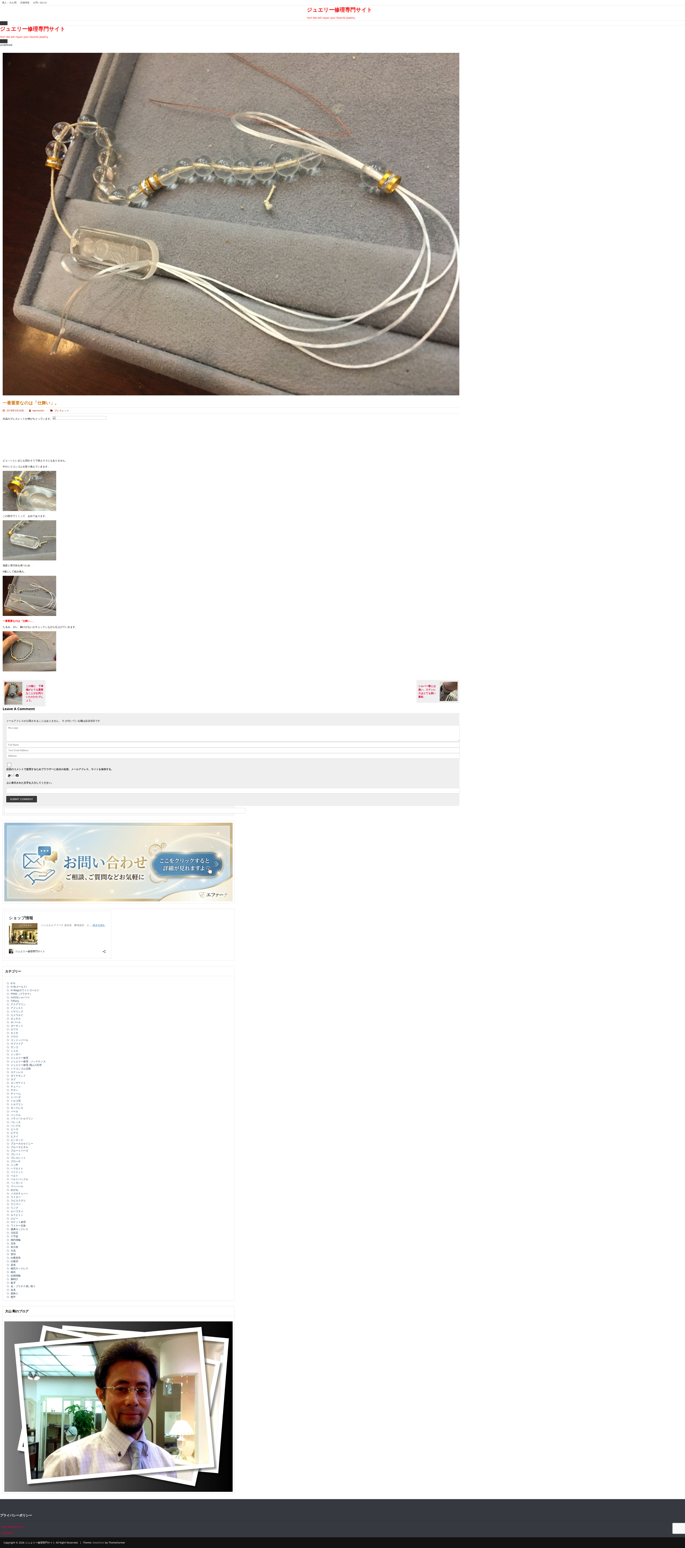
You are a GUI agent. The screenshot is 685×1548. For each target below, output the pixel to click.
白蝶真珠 (16, 1257)
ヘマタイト (17, 1168)
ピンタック (17, 1140)
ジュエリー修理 (19, 1057)
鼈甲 (13, 1297)
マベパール (17, 1186)
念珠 (13, 1243)
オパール (16, 1022)
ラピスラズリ (18, 1200)
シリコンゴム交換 (21, 1068)
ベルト (14, 1175)
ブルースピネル (19, 1147)
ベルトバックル (19, 1179)
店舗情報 (24, 2)
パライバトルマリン (22, 1118)
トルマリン (17, 1104)
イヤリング (17, 1011)
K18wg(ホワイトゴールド (25, 990)
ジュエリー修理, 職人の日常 (26, 1065)
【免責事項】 (7, 1533)
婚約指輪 (16, 1239)
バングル (16, 1125)
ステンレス (17, 1072)
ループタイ (17, 1211)
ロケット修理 (18, 1222)
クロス (14, 1036)
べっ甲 (14, 1165)
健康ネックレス (19, 1229)
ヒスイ (14, 1136)
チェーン (16, 1086)
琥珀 (13, 1254)
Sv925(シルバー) (20, 997)
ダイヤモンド (18, 1075)
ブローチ (16, 1161)
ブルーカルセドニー (22, 1143)
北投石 (14, 1232)
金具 (13, 1289)
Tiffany (15, 1001)
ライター (16, 1197)
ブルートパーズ (19, 1150)
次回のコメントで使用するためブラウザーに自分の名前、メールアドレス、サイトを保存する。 (60, 769)
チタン (14, 1090)
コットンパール (19, 1040)
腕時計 (14, 1279)
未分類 (14, 1247)
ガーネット (17, 1025)
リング (14, 1207)
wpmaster (38, 410)
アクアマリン (18, 1004)
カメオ (14, 1032)
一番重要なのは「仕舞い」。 (31, 403)
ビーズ (14, 1129)
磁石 (13, 1272)
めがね (14, 1190)
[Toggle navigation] (3, 23)
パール (14, 1111)
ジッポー (16, 1054)
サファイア (17, 1043)
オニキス (16, 1018)
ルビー (14, 1218)
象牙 (13, 1282)
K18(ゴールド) (19, 986)
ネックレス (17, 1107)
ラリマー (16, 1204)
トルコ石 (16, 1100)
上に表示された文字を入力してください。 (30, 782)
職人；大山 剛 (9, 2)
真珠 (13, 1264)
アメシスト (17, 1008)
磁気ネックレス (19, 1268)
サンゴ (14, 1047)
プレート (16, 1154)
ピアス (14, 1132)
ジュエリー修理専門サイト (339, 10)
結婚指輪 (16, 1275)
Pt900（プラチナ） (21, 993)
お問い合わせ (40, 2)
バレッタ (16, 1122)
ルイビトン (17, 1214)
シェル (14, 1050)
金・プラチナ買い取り (23, 1286)
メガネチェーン (19, 1193)
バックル (16, 1115)
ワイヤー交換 (18, 1225)
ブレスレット (61, 410)
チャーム (16, 1093)
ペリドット (17, 1172)
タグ (13, 1079)
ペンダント (17, 1182)
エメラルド (17, 1015)
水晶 (13, 1250)
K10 (13, 983)
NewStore (98, 1542)
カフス (14, 1029)
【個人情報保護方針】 (12, 1527)
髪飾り (14, 1293)
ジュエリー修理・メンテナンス (28, 1061)
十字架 (14, 1236)
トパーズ (16, 1097)
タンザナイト (18, 1082)
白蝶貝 (14, 1261)
